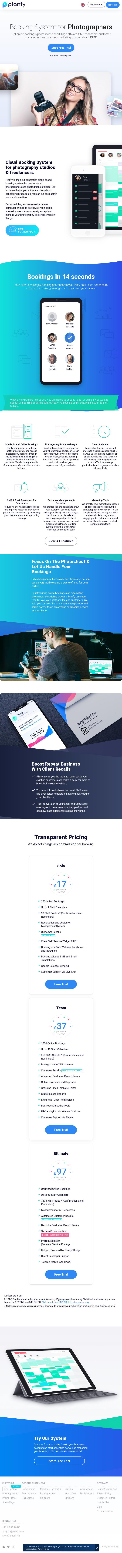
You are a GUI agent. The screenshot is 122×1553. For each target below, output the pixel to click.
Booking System (10, 1493)
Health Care (70, 1493)
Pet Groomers (87, 1493)
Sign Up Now (10, 1489)
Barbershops (28, 1489)
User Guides (103, 1502)
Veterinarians (86, 1489)
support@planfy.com (13, 1531)
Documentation (105, 1511)
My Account (96, 4)
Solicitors (45, 1498)
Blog (99, 1507)
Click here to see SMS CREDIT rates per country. (65, 1302)
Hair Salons (28, 1498)
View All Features (61, 541)
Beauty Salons (29, 1493)
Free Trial (112, 4)
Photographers (47, 1493)
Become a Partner (106, 1498)
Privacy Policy (104, 1493)
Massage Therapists (50, 1489)
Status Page (8, 1502)
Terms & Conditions (107, 1489)
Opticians (69, 1498)
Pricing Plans (9, 1498)
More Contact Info (11, 1535)
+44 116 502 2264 (11, 1527)
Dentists (69, 1489)
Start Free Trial (61, 47)
